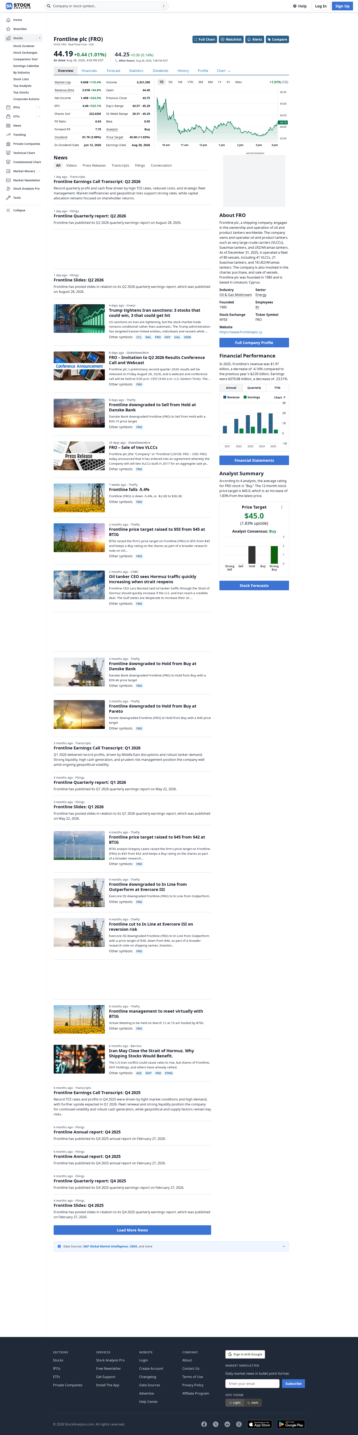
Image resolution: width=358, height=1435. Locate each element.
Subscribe (293, 1383)
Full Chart (207, 39)
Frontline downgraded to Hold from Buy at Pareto (152, 708)
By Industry (21, 72)
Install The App (107, 1385)
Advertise (146, 1393)
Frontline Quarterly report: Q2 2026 (90, 216)
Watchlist (234, 39)
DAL (148, 337)
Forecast (113, 70)
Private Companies (67, 1385)
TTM (277, 388)
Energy (260, 294)
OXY (167, 337)
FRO (158, 337)
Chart (221, 70)
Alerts (257, 39)
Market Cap (63, 82)
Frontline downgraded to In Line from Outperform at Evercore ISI (148, 886)
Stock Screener (24, 46)
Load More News (132, 1230)
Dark (255, 1403)
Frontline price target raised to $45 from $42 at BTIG (157, 839)
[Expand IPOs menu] (40, 107)
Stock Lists (21, 79)
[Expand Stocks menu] (40, 38)
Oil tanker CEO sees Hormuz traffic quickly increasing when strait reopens (152, 579)
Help (302, 6)
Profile (203, 70)
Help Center (148, 1401)
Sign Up (342, 6)
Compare (279, 39)
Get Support (105, 1376)
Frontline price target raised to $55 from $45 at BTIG (157, 531)
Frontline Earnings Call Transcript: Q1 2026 (97, 748)
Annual (231, 388)
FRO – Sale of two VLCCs (133, 447)
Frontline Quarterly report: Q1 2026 (90, 782)
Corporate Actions (26, 99)
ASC (139, 1073)
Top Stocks (21, 92)
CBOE (133, 1246)
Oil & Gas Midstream (235, 294)
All (58, 165)
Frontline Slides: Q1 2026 (79, 807)
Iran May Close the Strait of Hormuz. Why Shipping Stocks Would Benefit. (151, 1053)
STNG (169, 1073)
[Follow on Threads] (239, 1424)
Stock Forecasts (254, 585)
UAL (177, 337)
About (187, 1360)
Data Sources (149, 1385)
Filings (140, 165)
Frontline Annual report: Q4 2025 (87, 1132)
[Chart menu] (281, 507)
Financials (89, 70)
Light (237, 1403)
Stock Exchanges (25, 53)
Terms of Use (192, 1376)
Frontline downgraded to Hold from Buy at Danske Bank (152, 666)
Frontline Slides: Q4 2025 (79, 1205)
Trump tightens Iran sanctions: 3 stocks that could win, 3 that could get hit (154, 312)
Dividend (61, 137)
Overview (65, 70)
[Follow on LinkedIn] (227, 1424)
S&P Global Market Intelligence (105, 1246)
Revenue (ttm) (64, 90)
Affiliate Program (195, 1393)
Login (143, 1360)
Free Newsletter (108, 1368)
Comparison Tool (25, 59)
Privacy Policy (192, 1385)
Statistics (136, 70)
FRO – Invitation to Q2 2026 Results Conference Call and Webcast (157, 360)
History (183, 70)
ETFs (56, 1376)
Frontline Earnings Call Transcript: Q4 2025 (97, 1092)
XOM (187, 337)
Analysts (112, 129)
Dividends (160, 70)
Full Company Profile (254, 342)
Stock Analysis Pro (110, 1360)
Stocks (58, 1360)
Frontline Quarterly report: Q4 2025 (90, 1181)
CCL (139, 337)
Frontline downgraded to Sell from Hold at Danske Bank (152, 407)
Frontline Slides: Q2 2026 (79, 280)
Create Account (151, 1368)
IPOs (56, 1368)
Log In (321, 6)
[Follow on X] (215, 1424)
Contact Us (191, 1368)
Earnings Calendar (26, 66)
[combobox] (107, 6)
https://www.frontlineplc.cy (240, 332)
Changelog (147, 1376)
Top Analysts (22, 86)
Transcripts (120, 165)
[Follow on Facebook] (204, 1424)
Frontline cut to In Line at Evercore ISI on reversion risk (151, 926)
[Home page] (18, 6)
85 (257, 307)
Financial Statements (254, 460)
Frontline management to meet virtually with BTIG (156, 1013)
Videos (71, 165)
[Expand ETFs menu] (40, 116)
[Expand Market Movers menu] (40, 171)
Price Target (114, 137)
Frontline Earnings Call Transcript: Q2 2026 (97, 181)
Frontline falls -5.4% (129, 489)
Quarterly (254, 388)
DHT (149, 1073)
